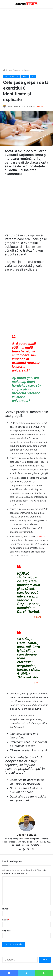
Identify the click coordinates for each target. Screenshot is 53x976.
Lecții (33, 76)
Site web (6, 931)
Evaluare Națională (21, 70)
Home (8, 70)
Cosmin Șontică (13, 106)
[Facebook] (24, 849)
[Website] (20, 849)
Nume (5, 909)
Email (5, 920)
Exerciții (25, 76)
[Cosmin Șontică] (26, 4)
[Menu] (49, 5)
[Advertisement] (26, 35)
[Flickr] (28, 849)
